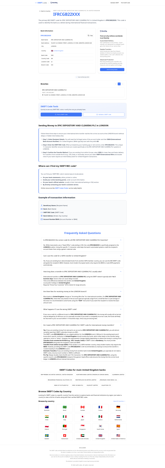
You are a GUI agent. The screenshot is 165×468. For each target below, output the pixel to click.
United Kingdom (58, 51)
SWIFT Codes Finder (61, 188)
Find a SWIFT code (62, 114)
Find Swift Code (125, 3)
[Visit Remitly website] (54, 3)
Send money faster (112, 69)
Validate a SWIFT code (104, 114)
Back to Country (45, 11)
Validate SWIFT (114, 3)
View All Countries (118, 401)
